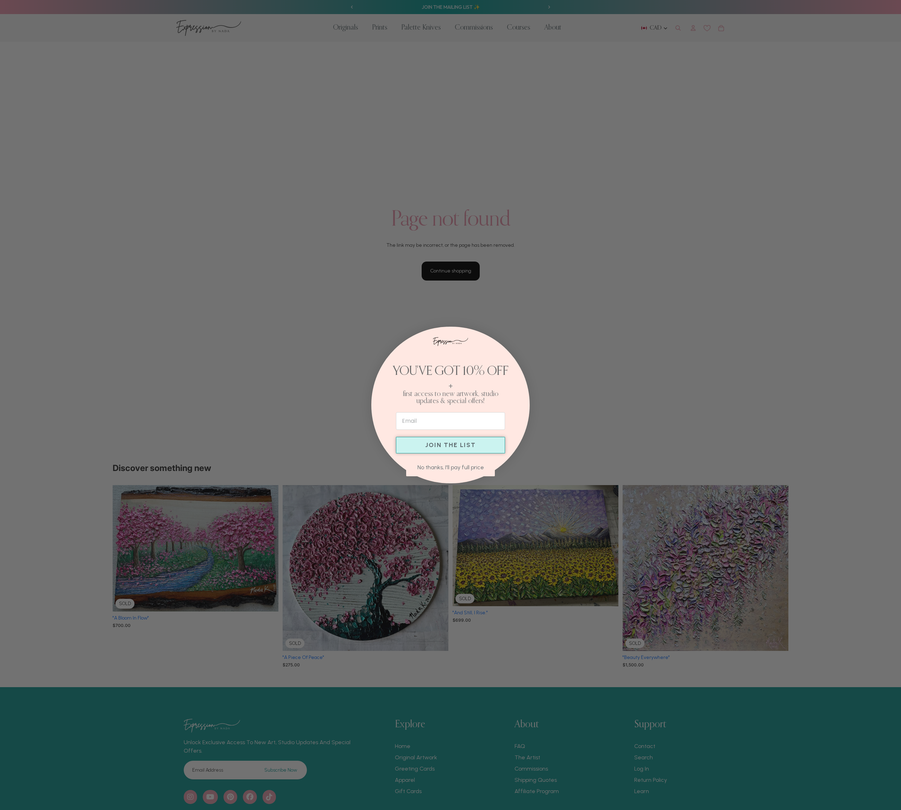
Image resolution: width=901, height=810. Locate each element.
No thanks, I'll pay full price (450, 467)
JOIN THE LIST (450, 445)
